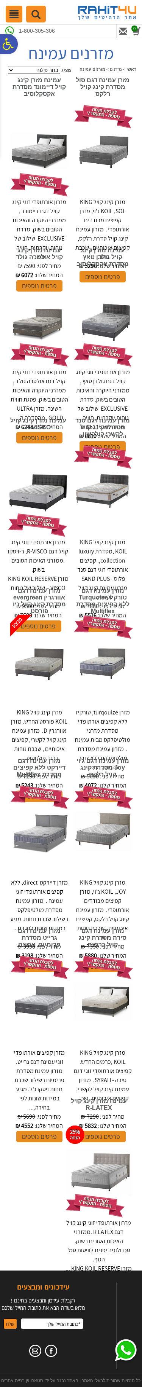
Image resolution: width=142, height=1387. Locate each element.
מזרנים (116, 69)
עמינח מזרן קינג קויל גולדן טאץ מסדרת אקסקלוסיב (102, 257)
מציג (66, 70)
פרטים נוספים (39, 1136)
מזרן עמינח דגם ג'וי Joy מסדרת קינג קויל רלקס (102, 767)
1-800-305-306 (37, 31)
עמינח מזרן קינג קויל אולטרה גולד (39, 253)
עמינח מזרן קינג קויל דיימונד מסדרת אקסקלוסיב (39, 87)
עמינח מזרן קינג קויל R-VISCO (38, 423)
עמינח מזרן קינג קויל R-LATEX (99, 1104)
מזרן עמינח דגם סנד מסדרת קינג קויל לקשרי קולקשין (102, 427)
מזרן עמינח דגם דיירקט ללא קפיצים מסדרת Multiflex (39, 767)
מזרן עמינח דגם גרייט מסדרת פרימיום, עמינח (39, 938)
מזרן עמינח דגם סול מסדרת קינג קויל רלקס (103, 87)
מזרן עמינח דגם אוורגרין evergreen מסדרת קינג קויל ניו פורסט (39, 600)
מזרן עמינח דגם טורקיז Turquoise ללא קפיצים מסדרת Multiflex (103, 600)
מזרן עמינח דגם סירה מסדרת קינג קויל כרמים (102, 938)
